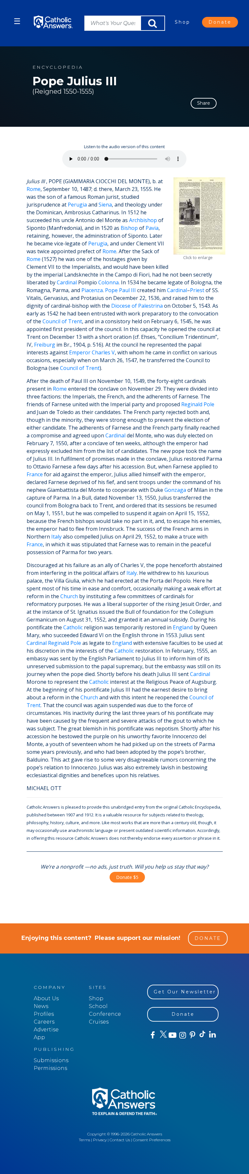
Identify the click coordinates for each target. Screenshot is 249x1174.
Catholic (73, 627)
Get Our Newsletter (185, 992)
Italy (56, 536)
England (183, 627)
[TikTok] (202, 1035)
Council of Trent (62, 321)
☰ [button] (17, 21)
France (35, 474)
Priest (197, 290)
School (98, 1006)
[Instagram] (182, 1035)
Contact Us (120, 1139)
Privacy (100, 1139)
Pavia (152, 227)
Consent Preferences (152, 1139)
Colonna (108, 282)
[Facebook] (152, 1035)
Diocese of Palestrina (137, 305)
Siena (105, 204)
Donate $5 (127, 877)
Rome (34, 189)
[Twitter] (162, 1035)
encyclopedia (57, 67)
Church (69, 596)
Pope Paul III (120, 290)
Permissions (50, 1068)
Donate (219, 22)
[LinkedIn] (212, 1035)
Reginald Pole (197, 404)
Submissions (51, 1060)
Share (203, 103)
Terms (84, 1139)
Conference (105, 1014)
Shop (182, 22)
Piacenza (92, 290)
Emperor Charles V (92, 352)
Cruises (99, 1022)
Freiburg (44, 344)
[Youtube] (172, 1035)
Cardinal (67, 282)
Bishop (129, 227)
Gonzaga (175, 489)
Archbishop (143, 220)
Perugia (77, 204)
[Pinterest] (192, 1035)
